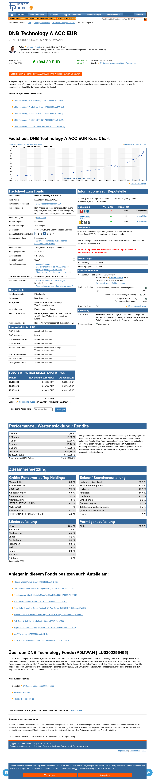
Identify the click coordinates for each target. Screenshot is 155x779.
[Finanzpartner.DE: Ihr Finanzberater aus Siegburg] (20, 6)
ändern (111, 768)
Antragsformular (43, 264)
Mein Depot (29, 18)
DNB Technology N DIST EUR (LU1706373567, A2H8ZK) (39, 120)
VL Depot (53, 14)
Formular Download (66, 18)
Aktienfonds (41, 217)
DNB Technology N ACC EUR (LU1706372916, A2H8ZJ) (38, 113)
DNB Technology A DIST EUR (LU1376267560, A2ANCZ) (39, 107)
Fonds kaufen (16, 18)
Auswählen (142, 216)
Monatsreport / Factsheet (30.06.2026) (52, 272)
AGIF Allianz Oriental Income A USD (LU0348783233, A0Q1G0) (41, 640)
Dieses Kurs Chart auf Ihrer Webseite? (26, 144)
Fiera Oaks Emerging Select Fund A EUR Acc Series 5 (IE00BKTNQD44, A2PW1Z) (50, 608)
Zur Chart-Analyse (138, 183)
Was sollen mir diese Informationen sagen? (54, 286)
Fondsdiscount (37, 14)
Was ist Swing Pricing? (137, 306)
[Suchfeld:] (122, 19)
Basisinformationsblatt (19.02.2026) (51, 266)
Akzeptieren (105, 775)
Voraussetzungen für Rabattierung (110, 283)
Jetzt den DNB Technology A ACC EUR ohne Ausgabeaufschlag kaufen (45, 73)
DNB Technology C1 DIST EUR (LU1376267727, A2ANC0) (39, 126)
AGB (144, 750)
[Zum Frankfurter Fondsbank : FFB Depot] (86, 211)
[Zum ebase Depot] (86, 222)
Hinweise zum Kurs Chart (135, 144)
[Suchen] (145, 19)
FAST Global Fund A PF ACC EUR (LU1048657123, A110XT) (40, 601)
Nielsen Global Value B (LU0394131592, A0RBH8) (36, 581)
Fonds (21, 14)
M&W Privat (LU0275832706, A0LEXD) (31, 634)
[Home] (12, 14)
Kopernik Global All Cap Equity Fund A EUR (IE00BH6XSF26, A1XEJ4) (45, 627)
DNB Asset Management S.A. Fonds (38, 685)
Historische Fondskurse (24, 698)
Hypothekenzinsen (72, 14)
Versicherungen (94, 14)
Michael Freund (33, 46)
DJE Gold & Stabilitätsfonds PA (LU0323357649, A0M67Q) (39, 621)
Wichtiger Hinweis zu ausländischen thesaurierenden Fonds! (50, 242)
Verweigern (49, 775)
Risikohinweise (75, 710)
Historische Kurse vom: (20, 409)
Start (29, 23)
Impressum (123, 750)
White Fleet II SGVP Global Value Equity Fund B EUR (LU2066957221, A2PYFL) (48, 614)
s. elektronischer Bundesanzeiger (50, 280)
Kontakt (139, 14)
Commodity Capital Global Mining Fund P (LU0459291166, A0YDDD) (44, 588)
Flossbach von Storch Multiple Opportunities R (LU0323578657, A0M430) (45, 595)
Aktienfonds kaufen (22, 692)
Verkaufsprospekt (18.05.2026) (49, 269)
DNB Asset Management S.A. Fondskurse (118, 63)
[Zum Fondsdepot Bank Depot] (86, 217)
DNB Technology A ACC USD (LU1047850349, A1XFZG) (38, 100)
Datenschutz (135, 750)
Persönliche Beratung (46, 18)
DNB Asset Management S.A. (49, 203)
